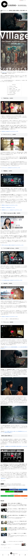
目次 (13, 84)
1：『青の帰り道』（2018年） (12, 86)
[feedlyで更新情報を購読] (7, 496)
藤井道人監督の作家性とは (11, 94)
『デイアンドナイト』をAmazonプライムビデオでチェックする (10, 167)
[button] (18, 491)
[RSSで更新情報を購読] (20, 496)
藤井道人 (2, 486)
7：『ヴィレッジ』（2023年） (12, 93)
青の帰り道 (5, 486)
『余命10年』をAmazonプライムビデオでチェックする (9, 316)
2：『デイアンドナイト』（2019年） (13, 87)
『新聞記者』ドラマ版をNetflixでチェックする (8, 207)
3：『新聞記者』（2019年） (11, 88)
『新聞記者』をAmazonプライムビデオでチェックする (9, 205)
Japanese (22, 0)
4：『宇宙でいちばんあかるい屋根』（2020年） (14, 89)
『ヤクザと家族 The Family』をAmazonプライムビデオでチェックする (11, 280)
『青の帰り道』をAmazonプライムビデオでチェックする (9, 131)
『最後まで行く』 (3, 478)
